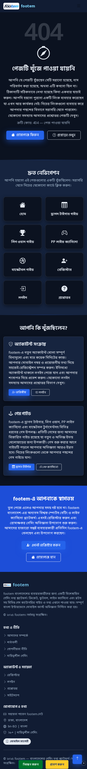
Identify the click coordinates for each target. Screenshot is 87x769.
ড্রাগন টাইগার (23, 466)
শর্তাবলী (12, 643)
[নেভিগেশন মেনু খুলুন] (79, 6)
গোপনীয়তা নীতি (17, 649)
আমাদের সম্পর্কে (17, 636)
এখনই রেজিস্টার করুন (46, 545)
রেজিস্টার (21, 392)
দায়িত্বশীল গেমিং (17, 656)
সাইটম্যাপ (13, 696)
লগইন (42, 392)
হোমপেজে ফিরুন (27, 135)
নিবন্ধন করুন (31, 764)
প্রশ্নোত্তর (12, 689)
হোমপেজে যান (46, 557)
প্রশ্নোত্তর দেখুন (66, 135)
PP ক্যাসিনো (51, 467)
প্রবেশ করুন (57, 764)
